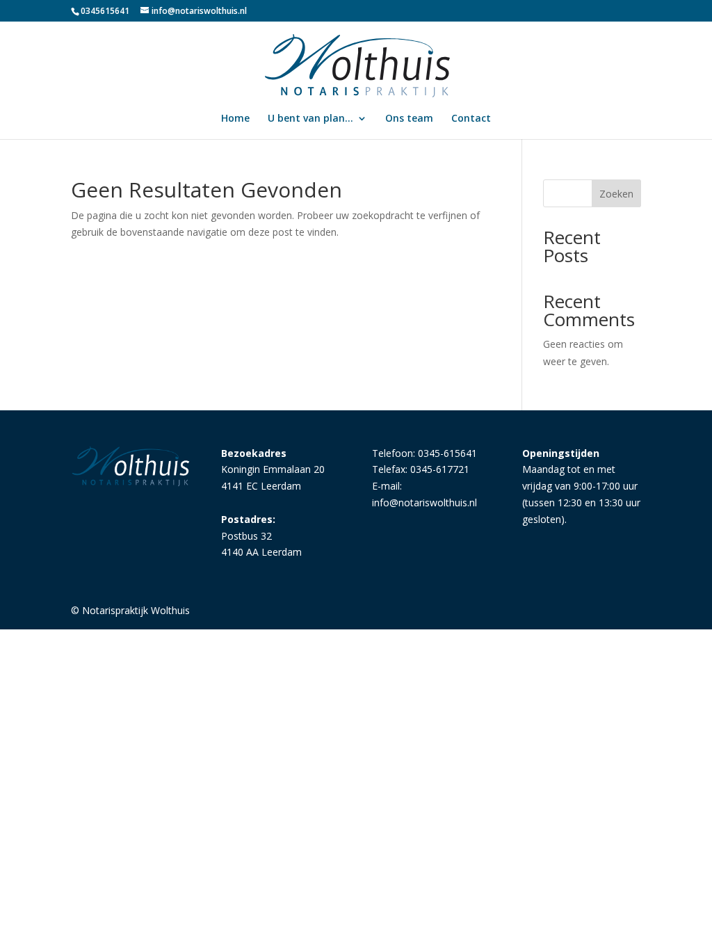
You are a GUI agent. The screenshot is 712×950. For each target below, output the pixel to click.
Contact (471, 118)
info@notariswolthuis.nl (424, 502)
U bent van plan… (310, 118)
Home (235, 118)
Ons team (409, 118)
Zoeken (616, 193)
